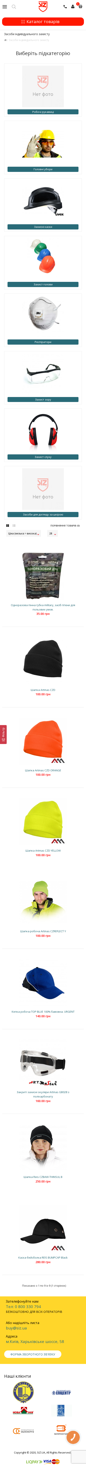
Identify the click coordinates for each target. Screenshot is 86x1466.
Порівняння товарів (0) (65, 525)
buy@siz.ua (16, 1328)
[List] (14, 525)
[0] (75, 8)
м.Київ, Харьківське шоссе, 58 (35, 1341)
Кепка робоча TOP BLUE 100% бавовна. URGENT (43, 1012)
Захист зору (43, 399)
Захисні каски (43, 227)
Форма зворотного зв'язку (32, 1354)
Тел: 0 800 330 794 (23, 1306)
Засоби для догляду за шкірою (43, 514)
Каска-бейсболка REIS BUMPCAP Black (43, 1257)
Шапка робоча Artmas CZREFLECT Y (43, 931)
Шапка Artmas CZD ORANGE (43, 770)
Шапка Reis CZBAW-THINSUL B (43, 1177)
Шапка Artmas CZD (43, 690)
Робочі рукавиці (43, 112)
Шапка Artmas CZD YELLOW (43, 850)
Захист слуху (43, 457)
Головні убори (43, 169)
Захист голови (43, 284)
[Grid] (7, 525)
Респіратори (43, 342)
